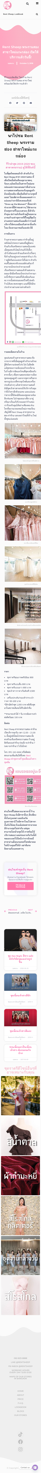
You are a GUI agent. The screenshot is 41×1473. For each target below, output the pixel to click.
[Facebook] (20, 1442)
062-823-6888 (20, 1358)
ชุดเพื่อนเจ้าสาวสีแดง (20, 1031)
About (20, 1395)
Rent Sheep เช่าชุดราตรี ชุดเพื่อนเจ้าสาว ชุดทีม (20, 759)
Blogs (20, 1411)
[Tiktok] (20, 1434)
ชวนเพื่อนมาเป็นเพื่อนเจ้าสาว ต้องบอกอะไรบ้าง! (20, 1050)
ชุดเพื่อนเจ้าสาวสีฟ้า (21, 995)
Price (21, 1399)
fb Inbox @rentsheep (20, 1366)
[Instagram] (20, 1449)
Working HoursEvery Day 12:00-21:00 (20, 1371)
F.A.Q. (20, 1403)
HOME (20, 1391)
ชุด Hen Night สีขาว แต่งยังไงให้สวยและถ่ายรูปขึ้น (20, 958)
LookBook (20, 1407)
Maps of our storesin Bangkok (20, 1377)
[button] (27, 3)
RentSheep (29, 1468)
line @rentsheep (20, 1362)
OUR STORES (20, 1415)
